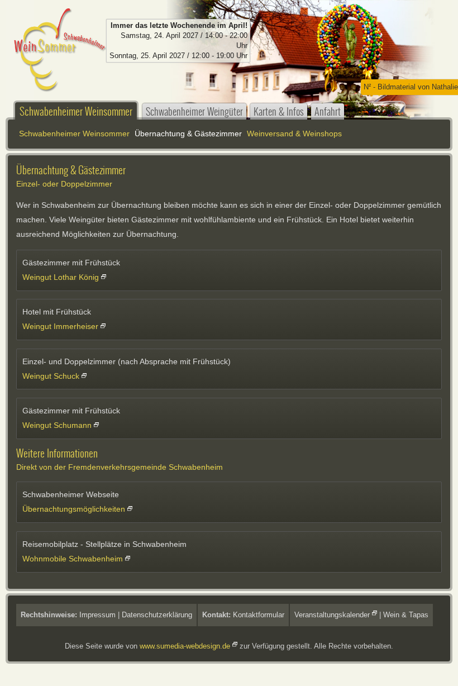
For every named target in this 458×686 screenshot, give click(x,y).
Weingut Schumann (57, 425)
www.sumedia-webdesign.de (185, 646)
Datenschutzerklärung (157, 615)
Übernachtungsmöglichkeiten (73, 508)
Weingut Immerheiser (60, 326)
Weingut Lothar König (60, 277)
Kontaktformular (258, 615)
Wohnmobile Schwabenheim (72, 558)
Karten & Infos (279, 111)
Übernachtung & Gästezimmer (188, 133)
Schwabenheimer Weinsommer (76, 111)
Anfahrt (327, 111)
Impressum (97, 615)
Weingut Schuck (50, 375)
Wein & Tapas (405, 615)
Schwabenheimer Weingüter (194, 111)
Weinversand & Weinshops (294, 133)
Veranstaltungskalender (332, 615)
